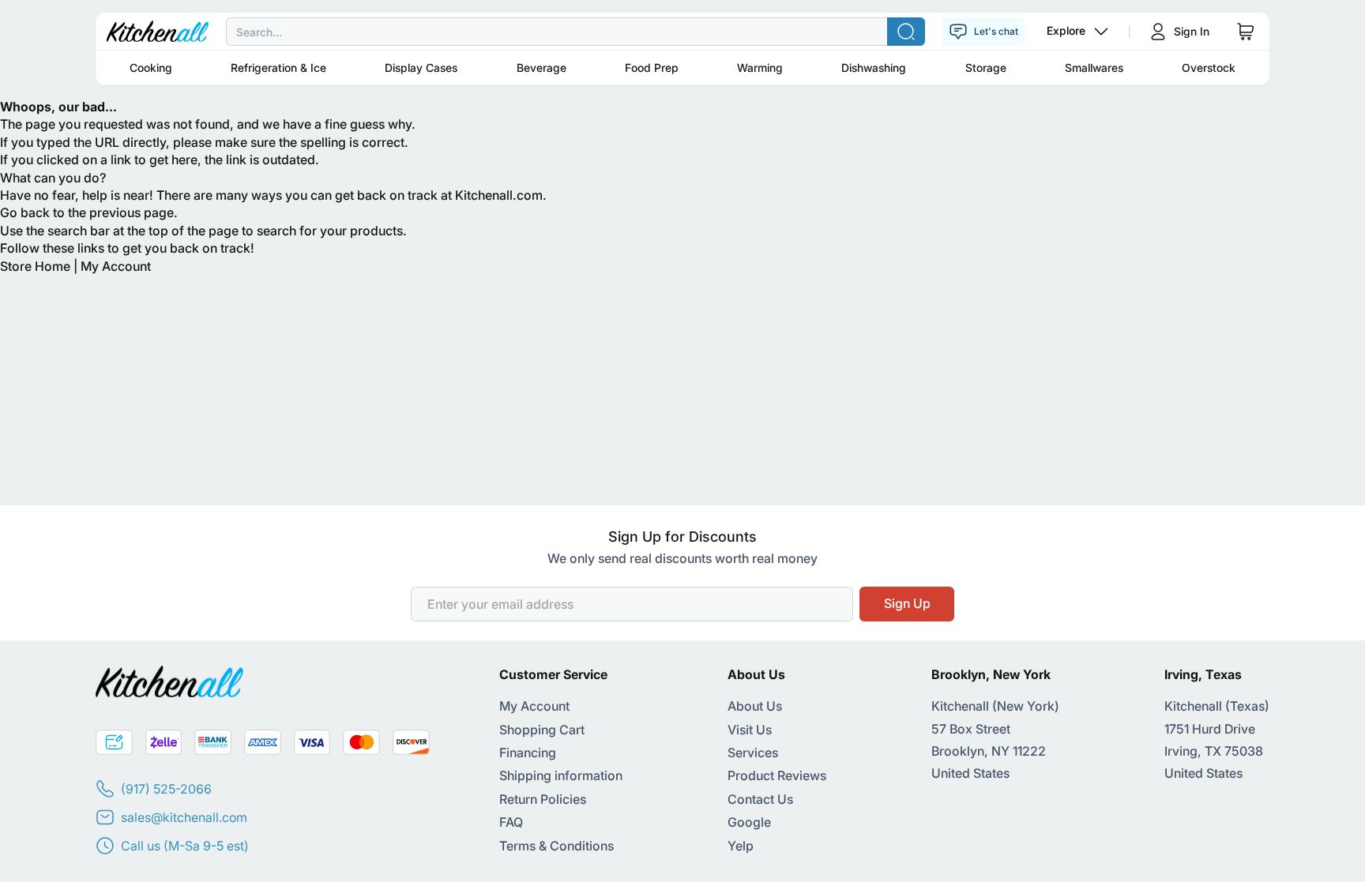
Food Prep (652, 67)
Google (749, 822)
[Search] (906, 31)
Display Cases (421, 67)
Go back (25, 212)
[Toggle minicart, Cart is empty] (1246, 31)
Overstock (1208, 67)
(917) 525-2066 (166, 789)
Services (753, 752)
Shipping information (560, 775)
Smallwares (1094, 67)
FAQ (511, 822)
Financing (527, 752)
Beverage (541, 67)
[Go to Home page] (157, 32)
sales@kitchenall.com (184, 817)
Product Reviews (777, 775)
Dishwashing (873, 67)
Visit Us (750, 730)
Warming (760, 67)
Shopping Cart (542, 730)
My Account (116, 266)
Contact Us (760, 799)
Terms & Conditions (556, 846)
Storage (985, 67)
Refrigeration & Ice (278, 67)
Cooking (151, 67)
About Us (755, 706)
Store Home (35, 266)
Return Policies (542, 799)
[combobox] (682, 32)
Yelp (741, 846)
